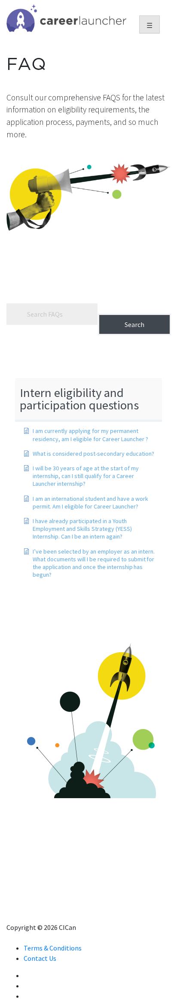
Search (134, 324)
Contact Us (40, 958)
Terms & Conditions (53, 948)
